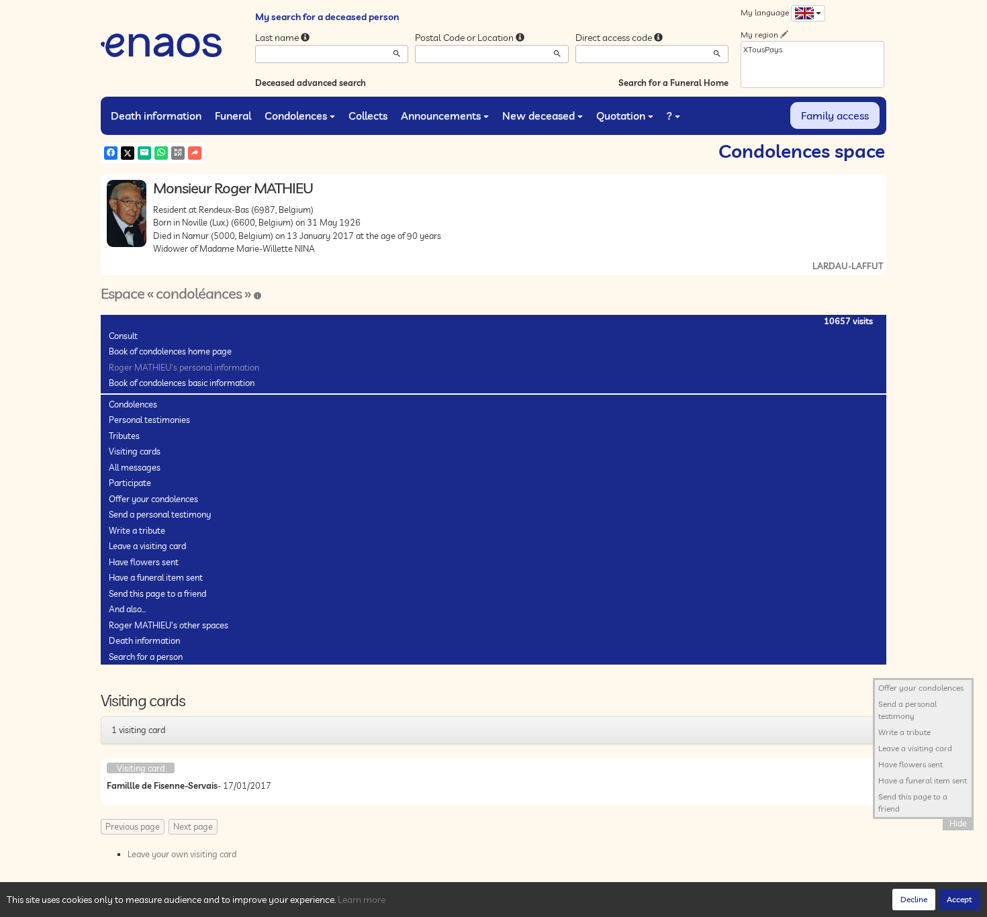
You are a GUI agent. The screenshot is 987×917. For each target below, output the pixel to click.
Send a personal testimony (160, 514)
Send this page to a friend (157, 593)
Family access (835, 115)
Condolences (296, 115)
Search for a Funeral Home (673, 82)
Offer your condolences (153, 498)
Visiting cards (134, 451)
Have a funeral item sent (156, 577)
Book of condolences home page (170, 351)
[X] (127, 153)
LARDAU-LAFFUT (847, 265)
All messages (134, 467)
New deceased (538, 115)
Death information (156, 115)
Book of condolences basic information (181, 382)
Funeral (233, 115)
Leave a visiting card (147, 545)
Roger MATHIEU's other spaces (168, 625)
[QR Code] (178, 153)
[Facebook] (110, 153)
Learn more (361, 900)
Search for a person (146, 656)
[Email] (144, 153)
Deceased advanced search (310, 82)
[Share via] (194, 153)
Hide (958, 823)
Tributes (124, 435)
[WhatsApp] (161, 153)
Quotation (620, 115)
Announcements (441, 115)
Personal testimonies (149, 419)
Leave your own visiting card (182, 854)
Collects (367, 115)
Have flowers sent (144, 562)
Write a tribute (137, 530)
